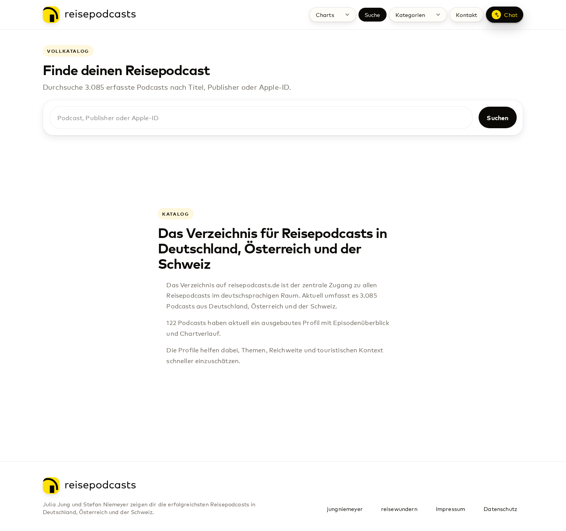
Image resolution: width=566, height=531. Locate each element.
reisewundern (399, 508)
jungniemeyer (345, 508)
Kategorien (410, 14)
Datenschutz (500, 508)
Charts (325, 14)
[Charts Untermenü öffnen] (347, 15)
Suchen (497, 117)
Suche (372, 14)
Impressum (450, 508)
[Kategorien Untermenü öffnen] (438, 15)
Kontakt (466, 14)
